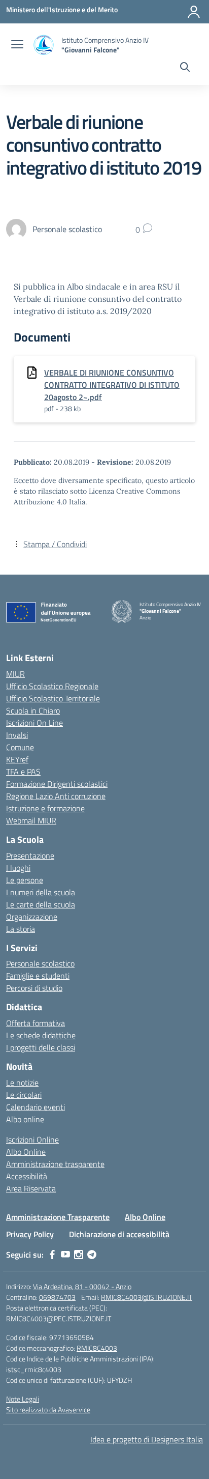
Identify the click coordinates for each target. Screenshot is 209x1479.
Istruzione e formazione (45, 808)
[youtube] (65, 1254)
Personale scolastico (40, 963)
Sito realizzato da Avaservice (48, 1409)
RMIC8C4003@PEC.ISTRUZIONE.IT (58, 1318)
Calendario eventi (35, 1107)
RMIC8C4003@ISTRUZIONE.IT (146, 1297)
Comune (20, 747)
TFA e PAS (23, 771)
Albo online (25, 1119)
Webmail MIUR (31, 820)
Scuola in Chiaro (33, 710)
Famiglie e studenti (37, 976)
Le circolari (24, 1095)
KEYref (17, 759)
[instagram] (78, 1254)
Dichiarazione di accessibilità (119, 1234)
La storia (20, 929)
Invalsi (17, 735)
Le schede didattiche (41, 1035)
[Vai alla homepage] (43, 45)
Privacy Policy (30, 1234)
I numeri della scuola (40, 892)
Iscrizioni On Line (34, 723)
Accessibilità (26, 1176)
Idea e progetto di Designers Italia (146, 1439)
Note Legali (22, 1398)
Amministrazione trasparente (55, 1164)
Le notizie (22, 1082)
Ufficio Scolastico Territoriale (53, 698)
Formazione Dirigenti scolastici (57, 784)
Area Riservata (31, 1188)
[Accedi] (194, 11)
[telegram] (91, 1254)
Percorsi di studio (34, 988)
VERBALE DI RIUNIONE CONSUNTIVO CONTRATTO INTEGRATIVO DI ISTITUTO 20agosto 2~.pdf (112, 384)
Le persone (24, 880)
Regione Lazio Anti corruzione (56, 796)
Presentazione (30, 855)
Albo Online (26, 1152)
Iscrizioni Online (32, 1139)
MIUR (15, 674)
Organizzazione (31, 917)
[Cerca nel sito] (185, 68)
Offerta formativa (35, 1023)
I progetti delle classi (40, 1047)
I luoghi (18, 868)
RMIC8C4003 (97, 1348)
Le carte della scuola (40, 904)
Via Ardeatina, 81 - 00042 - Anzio (82, 1286)
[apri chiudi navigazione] (17, 45)
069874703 (57, 1297)
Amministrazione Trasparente (58, 1217)
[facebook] (52, 1254)
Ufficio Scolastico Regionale (52, 686)
